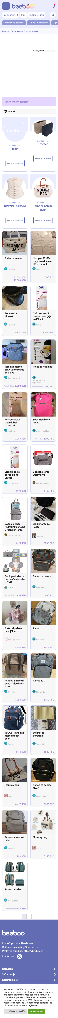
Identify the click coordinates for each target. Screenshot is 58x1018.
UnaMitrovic (41, 640)
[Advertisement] (29, 65)
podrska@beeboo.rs (22, 943)
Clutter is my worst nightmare (40, 381)
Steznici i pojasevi (15, 206)
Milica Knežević (14, 483)
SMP (38, 269)
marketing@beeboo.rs (24, 947)
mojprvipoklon (42, 431)
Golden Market (42, 483)
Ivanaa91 (40, 744)
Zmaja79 (11, 848)
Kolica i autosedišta (38, 22)
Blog (23, 15)
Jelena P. (40, 536)
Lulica (38, 325)
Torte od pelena (14, 640)
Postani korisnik (36, 15)
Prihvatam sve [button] (36, 1011)
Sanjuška (11, 692)
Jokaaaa (11, 269)
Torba (15, 149)
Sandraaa (40, 588)
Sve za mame (16, 31)
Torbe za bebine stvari (42, 207)
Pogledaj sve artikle (15, 163)
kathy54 (11, 325)
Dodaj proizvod (11, 15)
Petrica (11, 744)
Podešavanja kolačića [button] (15, 1011)
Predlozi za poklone (13, 22)
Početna (5, 31)
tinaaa (10, 796)
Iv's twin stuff (14, 378)
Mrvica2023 (13, 901)
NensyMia (40, 692)
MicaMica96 (41, 796)
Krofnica (11, 431)
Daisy (10, 588)
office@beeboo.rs (33, 950)
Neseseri (42, 144)
